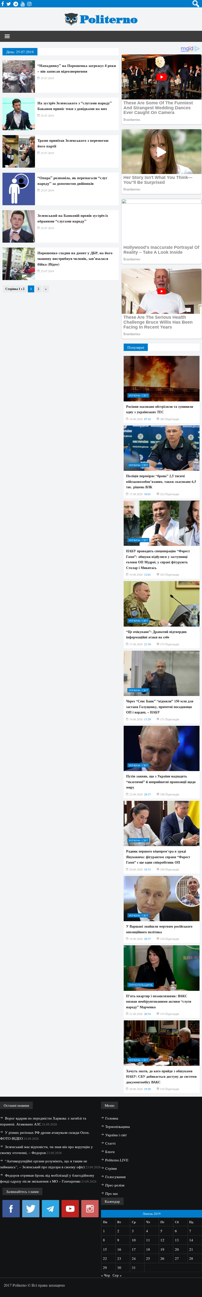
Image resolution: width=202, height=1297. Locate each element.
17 (134, 1249)
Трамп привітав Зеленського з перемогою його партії (72, 143)
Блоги (110, 1151)
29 (105, 1267)
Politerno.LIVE (116, 1159)
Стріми (111, 1168)
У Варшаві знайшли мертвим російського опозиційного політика (159, 929)
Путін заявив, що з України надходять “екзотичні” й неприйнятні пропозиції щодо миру (161, 782)
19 (162, 1249)
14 (191, 1239)
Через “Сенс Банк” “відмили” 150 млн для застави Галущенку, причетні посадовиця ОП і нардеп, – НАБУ (159, 706)
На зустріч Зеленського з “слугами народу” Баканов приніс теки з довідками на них (74, 105)
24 (134, 1258)
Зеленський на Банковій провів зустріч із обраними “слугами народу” (72, 218)
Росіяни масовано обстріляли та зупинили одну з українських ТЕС (159, 409)
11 (148, 1239)
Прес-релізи (114, 1185)
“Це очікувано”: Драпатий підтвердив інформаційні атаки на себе (156, 634)
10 (134, 1239)
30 (119, 1267)
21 (191, 1249)
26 (162, 1258)
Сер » (117, 1275)
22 (105, 1258)
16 (119, 1249)
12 (162, 1239)
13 (177, 1239)
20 (177, 1249)
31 (134, 1267)
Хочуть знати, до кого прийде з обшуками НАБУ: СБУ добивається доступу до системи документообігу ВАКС (161, 1076)
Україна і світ (138, 395)
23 (119, 1258)
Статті (110, 1143)
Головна (111, 1118)
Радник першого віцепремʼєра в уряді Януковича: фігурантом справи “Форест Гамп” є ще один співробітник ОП (158, 857)
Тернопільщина (140, 985)
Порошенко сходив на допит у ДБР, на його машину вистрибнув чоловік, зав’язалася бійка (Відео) (75, 258)
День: (20, 51)
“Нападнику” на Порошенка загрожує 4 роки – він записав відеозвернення (76, 68)
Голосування (115, 1176)
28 (191, 1258)
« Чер (105, 1275)
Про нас (111, 1193)
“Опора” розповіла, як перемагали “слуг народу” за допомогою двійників (72, 180)
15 (105, 1249)
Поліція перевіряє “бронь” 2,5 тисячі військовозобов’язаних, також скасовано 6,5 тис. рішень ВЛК (161, 481)
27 (177, 1258)
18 (148, 1249)
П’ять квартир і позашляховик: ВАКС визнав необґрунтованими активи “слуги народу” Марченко (158, 1001)
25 (148, 1258)
